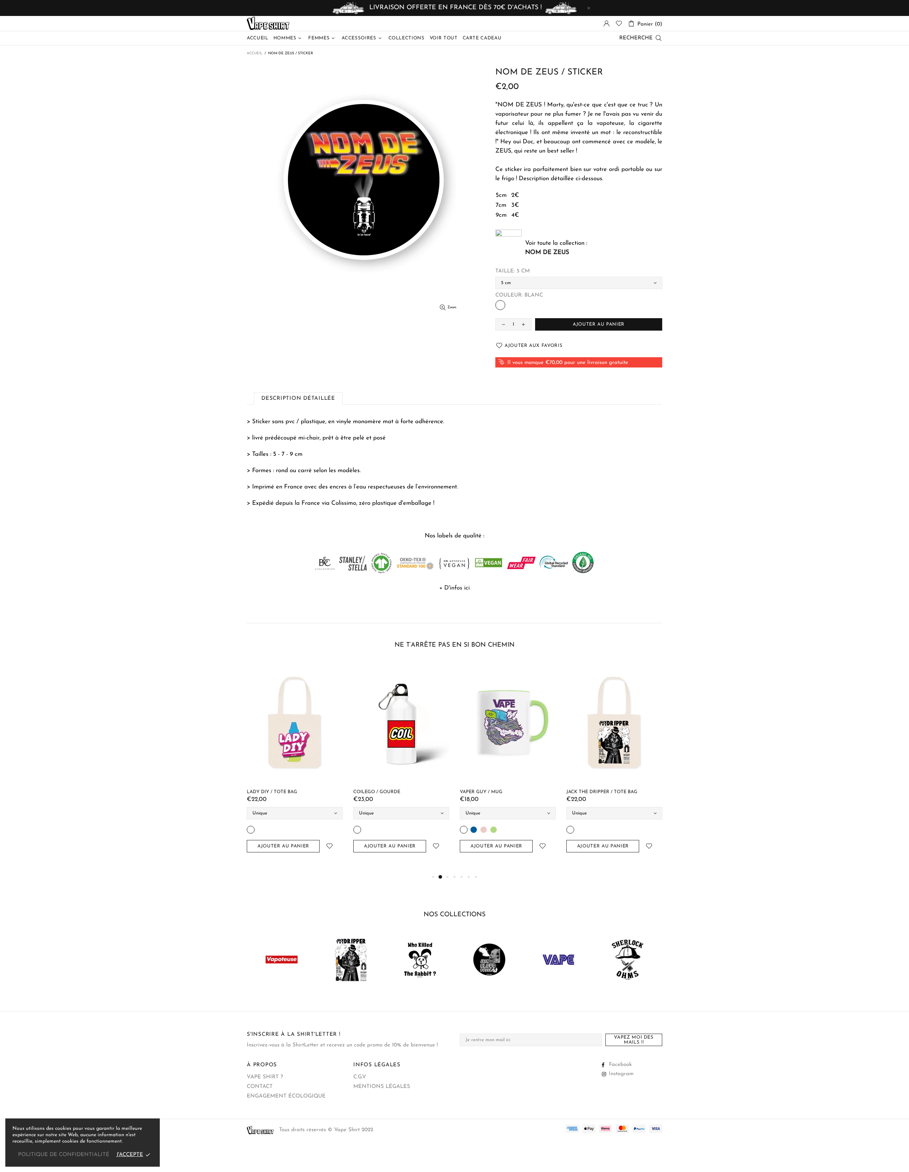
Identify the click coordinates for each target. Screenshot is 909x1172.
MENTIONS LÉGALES (381, 1086)
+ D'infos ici (454, 588)
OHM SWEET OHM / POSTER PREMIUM (390, 792)
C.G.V (359, 1077)
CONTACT (260, 1086)
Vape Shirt (268, 23)
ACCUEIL (254, 53)
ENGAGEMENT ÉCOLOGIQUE (286, 1096)
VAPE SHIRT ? (265, 1077)
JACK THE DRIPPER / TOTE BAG (274, 792)
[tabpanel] (287, 764)
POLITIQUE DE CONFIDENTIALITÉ (63, 1154)
